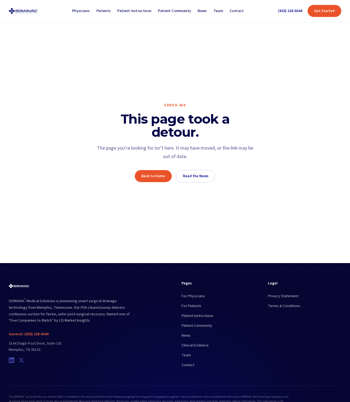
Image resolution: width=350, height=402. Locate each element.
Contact (237, 11)
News (202, 11)
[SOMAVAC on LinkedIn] (11, 360)
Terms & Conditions (284, 306)
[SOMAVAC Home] (23, 11)
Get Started (324, 11)
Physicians (81, 11)
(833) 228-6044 (290, 11)
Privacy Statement (283, 296)
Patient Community (174, 11)
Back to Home (153, 176)
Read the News (195, 176)
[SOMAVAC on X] (21, 360)
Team (218, 11)
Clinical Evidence (195, 345)
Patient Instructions (134, 11)
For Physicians (193, 296)
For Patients (191, 306)
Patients (104, 11)
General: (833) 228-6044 (28, 334)
